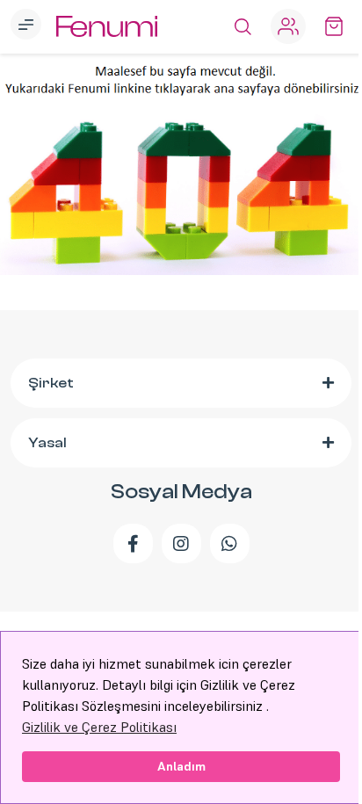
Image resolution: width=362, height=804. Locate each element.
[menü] (28, 26)
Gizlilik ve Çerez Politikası (99, 726)
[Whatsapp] (230, 543)
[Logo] (106, 27)
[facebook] (133, 543)
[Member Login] (288, 26)
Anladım (181, 766)
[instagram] (181, 543)
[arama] (242, 26)
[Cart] (333, 26)
